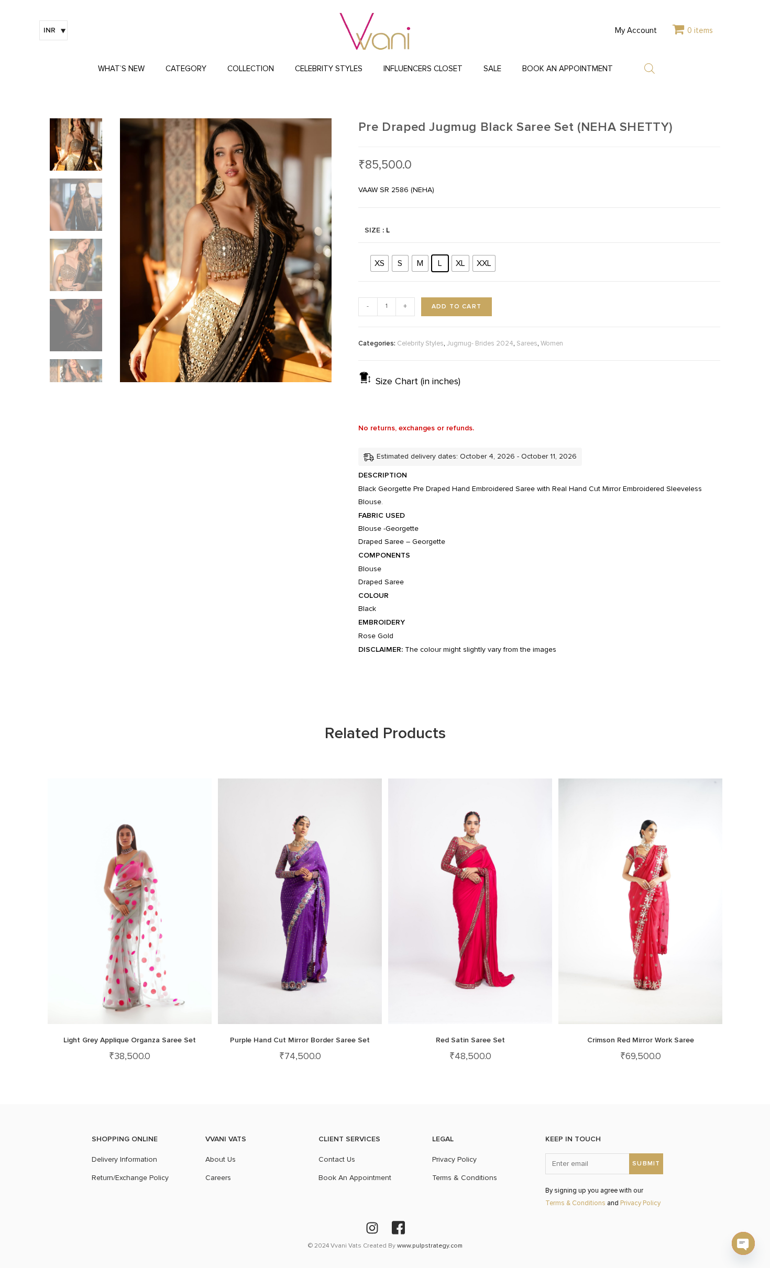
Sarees (526, 343)
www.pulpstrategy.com (430, 1246)
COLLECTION (250, 69)
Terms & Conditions (575, 1203)
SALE (492, 69)
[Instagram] (372, 1228)
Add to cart (456, 306)
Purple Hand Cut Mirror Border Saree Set (300, 1040)
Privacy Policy (640, 1203)
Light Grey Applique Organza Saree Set (129, 1040)
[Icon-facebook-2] (398, 1228)
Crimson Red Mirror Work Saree (640, 1040)
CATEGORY (186, 69)
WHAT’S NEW (121, 69)
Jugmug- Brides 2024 (480, 343)
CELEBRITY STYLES (328, 69)
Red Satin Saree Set (470, 1040)
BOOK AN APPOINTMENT (567, 69)
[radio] (379, 263)
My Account (636, 31)
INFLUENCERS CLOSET (423, 69)
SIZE (372, 230)
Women (552, 343)
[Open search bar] (649, 68)
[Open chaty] (743, 1243)
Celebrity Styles (420, 343)
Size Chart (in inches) (418, 381)
